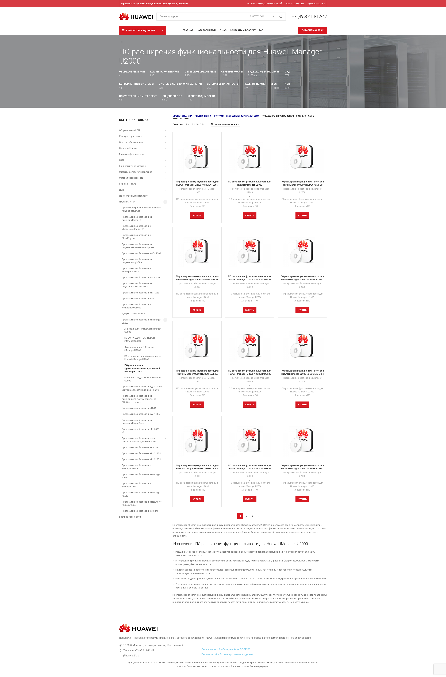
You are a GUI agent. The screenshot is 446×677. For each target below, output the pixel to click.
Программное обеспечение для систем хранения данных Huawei (139, 440)
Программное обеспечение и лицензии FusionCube (137, 421)
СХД (121, 160)
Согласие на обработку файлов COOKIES (225, 649)
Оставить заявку (312, 30)
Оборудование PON (129, 130)
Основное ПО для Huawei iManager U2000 (142, 379)
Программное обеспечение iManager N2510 (141, 494)
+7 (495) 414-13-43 (309, 16)
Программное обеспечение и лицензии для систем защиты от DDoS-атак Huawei (139, 399)
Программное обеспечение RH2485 (140, 447)
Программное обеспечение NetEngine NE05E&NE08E (142, 503)
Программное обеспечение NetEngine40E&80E (136, 306)
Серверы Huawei (128, 148)
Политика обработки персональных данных (228, 654)
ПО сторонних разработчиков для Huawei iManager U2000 (142, 358)
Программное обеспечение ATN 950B (141, 253)
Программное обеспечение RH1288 (140, 292)
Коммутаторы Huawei (130, 136)
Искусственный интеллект (133, 195)
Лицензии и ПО (127, 201)
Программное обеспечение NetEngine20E (136, 485)
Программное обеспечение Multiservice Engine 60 (136, 227)
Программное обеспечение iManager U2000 (141, 321)
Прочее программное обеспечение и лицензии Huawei (141, 209)
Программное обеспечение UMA (139, 408)
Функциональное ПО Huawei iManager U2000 (139, 348)
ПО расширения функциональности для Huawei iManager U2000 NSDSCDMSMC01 (249, 184)
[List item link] (159, 650)
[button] (197, 215)
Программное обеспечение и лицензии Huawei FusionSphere (138, 246)
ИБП (121, 190)
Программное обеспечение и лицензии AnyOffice (137, 261)
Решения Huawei (127, 183)
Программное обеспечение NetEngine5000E (136, 467)
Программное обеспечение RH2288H (141, 453)
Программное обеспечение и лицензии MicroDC (137, 218)
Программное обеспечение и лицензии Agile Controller (137, 285)
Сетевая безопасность (131, 178)
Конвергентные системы (132, 166)
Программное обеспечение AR (138, 298)
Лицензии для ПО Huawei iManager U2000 (142, 330)
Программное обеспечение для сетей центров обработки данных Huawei (142, 388)
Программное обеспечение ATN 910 (141, 277)
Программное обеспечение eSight (140, 511)
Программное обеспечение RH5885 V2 (140, 431)
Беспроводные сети (130, 516)
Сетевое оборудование (131, 142)
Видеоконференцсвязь (131, 154)
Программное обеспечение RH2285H (141, 459)
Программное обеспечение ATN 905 (141, 414)
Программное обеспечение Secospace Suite (136, 270)
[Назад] (123, 42)
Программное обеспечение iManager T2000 (141, 476)
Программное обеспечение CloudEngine (136, 236)
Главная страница (182, 116)
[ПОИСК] (281, 17)
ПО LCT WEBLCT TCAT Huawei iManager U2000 (139, 339)
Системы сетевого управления (135, 172)
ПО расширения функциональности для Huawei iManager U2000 (142, 368)
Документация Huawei (133, 313)
